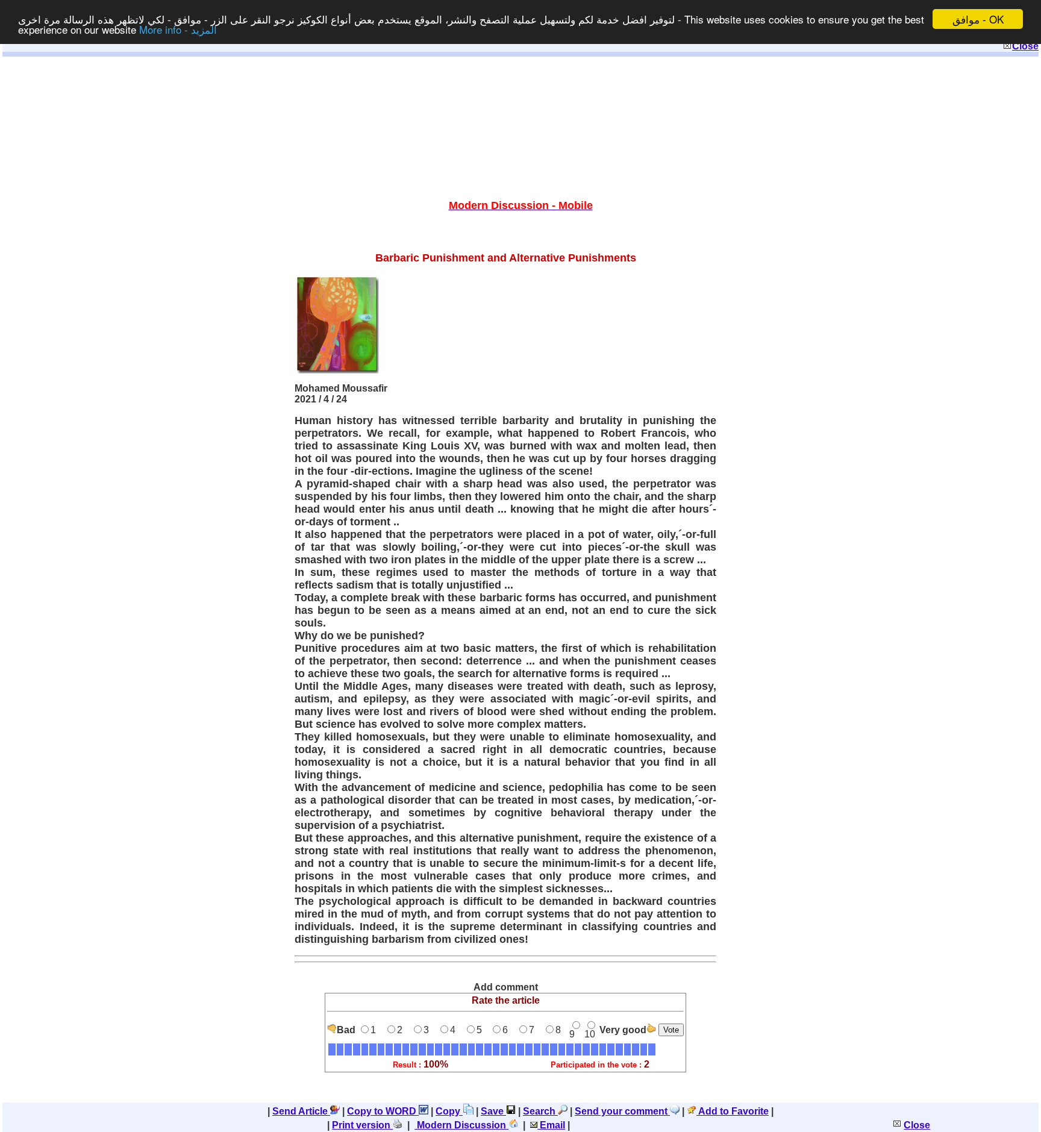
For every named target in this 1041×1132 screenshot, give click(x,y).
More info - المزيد (178, 29)
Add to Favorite (732, 1111)
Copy (449, 1111)
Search (540, 1111)
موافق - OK (978, 19)
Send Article (301, 1111)
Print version (362, 1125)
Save (493, 1111)
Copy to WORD (383, 1111)
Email (551, 1125)
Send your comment (622, 1111)
